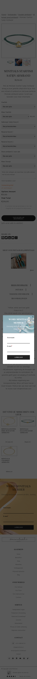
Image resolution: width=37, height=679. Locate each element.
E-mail (9, 346)
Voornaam (10, 338)
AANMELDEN (18, 357)
